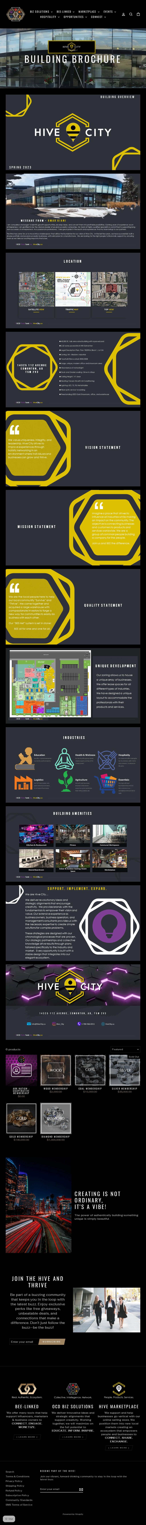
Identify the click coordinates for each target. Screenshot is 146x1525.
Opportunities (74, 17)
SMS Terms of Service (19, 1504)
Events (109, 11)
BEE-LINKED (64, 11)
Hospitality (48, 17)
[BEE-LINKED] (27, 1389)
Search (10, 1471)
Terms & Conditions (18, 1476)
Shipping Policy (15, 1485)
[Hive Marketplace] (119, 1389)
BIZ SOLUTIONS (40, 11)
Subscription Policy (17, 1495)
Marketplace (88, 11)
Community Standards (19, 1500)
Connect (97, 17)
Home (72, 50)
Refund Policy (14, 1490)
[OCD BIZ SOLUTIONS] (73, 1389)
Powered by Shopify (73, 1514)
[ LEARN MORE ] (27, 1437)
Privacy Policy (14, 1481)
